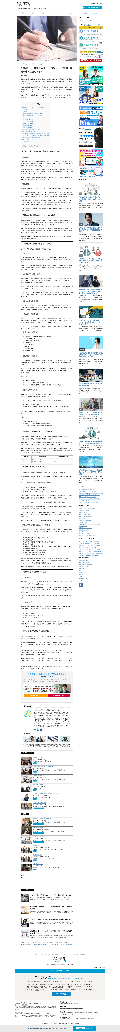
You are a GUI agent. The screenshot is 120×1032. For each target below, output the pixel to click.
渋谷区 (32, 1006)
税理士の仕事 (67, 741)
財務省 (80, 572)
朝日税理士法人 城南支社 (85, 528)
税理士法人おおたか (84, 532)
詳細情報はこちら (35, 696)
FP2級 (71, 1014)
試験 (29, 877)
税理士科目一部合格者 (83, 1012)
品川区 (44, 1006)
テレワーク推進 (49, 1016)
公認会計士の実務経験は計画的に (30, 146)
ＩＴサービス (72, 1018)
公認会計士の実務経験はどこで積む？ (31, 115)
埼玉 (30, 1003)
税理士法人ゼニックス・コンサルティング (89, 524)
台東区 (47, 1007)
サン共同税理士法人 (84, 518)
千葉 (27, 1003)
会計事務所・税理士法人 (28, 119)
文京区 (16, 1007)
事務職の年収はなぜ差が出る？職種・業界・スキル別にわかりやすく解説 (52, 745)
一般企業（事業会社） (28, 123)
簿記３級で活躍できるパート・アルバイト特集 (91, 493)
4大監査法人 (26, 141)
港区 (26, 1006)
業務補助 (25, 109)
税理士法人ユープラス (85, 533)
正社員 (61, 1003)
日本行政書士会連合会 (84, 566)
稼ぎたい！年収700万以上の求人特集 (88, 502)
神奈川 (24, 1003)
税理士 (22, 13)
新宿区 (51, 1006)
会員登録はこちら (59, 696)
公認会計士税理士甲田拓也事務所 (87, 508)
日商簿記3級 (63, 1014)
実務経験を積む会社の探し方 (29, 140)
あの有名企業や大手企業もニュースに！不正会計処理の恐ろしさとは (50, 895)
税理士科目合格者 (73, 1012)
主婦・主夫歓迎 (44, 1014)
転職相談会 (94, 13)
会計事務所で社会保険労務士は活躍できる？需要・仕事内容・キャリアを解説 (40, 746)
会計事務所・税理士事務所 (66, 1008)
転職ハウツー (63, 13)
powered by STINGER (74, 1023)
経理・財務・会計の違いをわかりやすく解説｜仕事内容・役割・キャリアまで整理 (29, 746)
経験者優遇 (23, 1014)
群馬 (37, 1003)
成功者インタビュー (74, 13)
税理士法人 (76, 1008)
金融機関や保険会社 (27, 125)
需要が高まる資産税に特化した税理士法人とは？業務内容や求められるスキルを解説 (48, 944)
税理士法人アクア (84, 530)
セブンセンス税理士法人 (85, 520)
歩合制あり (43, 1016)
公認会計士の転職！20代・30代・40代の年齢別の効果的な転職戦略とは (51, 919)
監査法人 (25, 117)
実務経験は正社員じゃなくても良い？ (31, 129)
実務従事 (25, 111)
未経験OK (17, 1014)
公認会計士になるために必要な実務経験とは (33, 107)
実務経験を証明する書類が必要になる (31, 137)
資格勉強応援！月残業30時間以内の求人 (89, 495)
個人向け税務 (63, 1018)
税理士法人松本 (83, 512)
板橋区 (27, 1007)
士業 (53, 13)
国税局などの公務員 (27, 127)
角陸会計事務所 (83, 522)
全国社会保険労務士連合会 (85, 564)
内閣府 (80, 576)
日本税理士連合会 (83, 560)
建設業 (86, 1018)
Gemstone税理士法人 (84, 514)
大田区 (47, 1006)
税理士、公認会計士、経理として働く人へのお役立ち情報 (60, 964)
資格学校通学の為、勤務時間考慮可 (23, 1016)
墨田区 (50, 1007)
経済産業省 (81, 574)
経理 (43, 13)
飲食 (68, 1018)
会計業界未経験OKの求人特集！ (87, 489)
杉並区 (20, 1007)
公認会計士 (32, 13)
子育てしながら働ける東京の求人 (87, 497)
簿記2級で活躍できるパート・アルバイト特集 (90, 491)
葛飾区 (43, 1007)
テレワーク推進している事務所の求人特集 (89, 499)
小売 (77, 1018)
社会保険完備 (37, 1014)
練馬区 (30, 1007)
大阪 (40, 1003)
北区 (34, 1007)
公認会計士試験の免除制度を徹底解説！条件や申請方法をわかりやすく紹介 (46, 942)
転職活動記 (84, 13)
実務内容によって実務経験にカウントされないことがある (36, 133)
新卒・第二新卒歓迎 (45, 1015)
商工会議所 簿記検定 (84, 578)
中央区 (29, 1006)
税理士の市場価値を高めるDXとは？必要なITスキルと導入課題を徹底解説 (64, 746)
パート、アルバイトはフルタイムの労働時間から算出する (36, 135)
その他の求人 (26, 144)
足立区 (36, 1007)
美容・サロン (91, 1018)
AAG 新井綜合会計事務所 (85, 516)
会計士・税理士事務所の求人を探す (92, 7)
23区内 (23, 1005)
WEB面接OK (53, 1015)
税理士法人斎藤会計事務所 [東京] (87, 535)
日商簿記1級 (92, 1012)
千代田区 (23, 1006)
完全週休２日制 (29, 1014)
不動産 (80, 1018)
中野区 (54, 1006)
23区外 (26, 1005)
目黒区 (40, 1006)
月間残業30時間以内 (32, 1015)
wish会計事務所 (83, 526)
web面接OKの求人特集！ (85, 501)
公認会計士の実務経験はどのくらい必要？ (32, 113)
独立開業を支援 (36, 1016)
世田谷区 (37, 1006)
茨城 (32, 1003)
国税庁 (80, 570)
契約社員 (76, 1003)
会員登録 (85, 1028)
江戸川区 (17, 1009)
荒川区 (40, 1007)
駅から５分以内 (52, 1014)
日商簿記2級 (98, 1012)
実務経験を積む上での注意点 (29, 131)
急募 (39, 1015)
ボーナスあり (18, 1015)
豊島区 (23, 1007)
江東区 (54, 1007)
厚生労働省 (81, 568)
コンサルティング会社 (28, 121)
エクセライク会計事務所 (85, 510)
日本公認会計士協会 (84, 562)
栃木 (35, 1003)
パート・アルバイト (68, 1003)
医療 (83, 1018)
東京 (21, 1003)
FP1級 (67, 1014)
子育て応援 (24, 1015)
